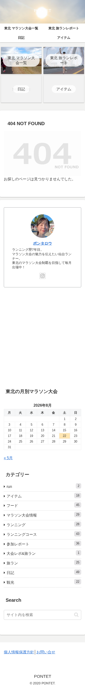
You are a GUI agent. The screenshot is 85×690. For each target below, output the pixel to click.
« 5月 (8, 458)
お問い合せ (45, 652)
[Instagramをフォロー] (42, 276)
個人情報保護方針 (19, 652)
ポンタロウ (42, 243)
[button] (76, 614)
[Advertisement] (42, 336)
